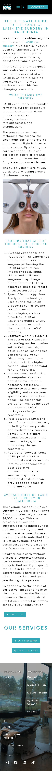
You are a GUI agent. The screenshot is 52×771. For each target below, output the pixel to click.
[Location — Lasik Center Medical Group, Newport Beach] (23, 7)
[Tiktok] (33, 762)
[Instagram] (7, 762)
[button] (18, 7)
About (8, 721)
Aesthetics (35, 671)
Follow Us (11, 755)
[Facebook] (15, 762)
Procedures (12, 671)
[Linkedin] (24, 762)
